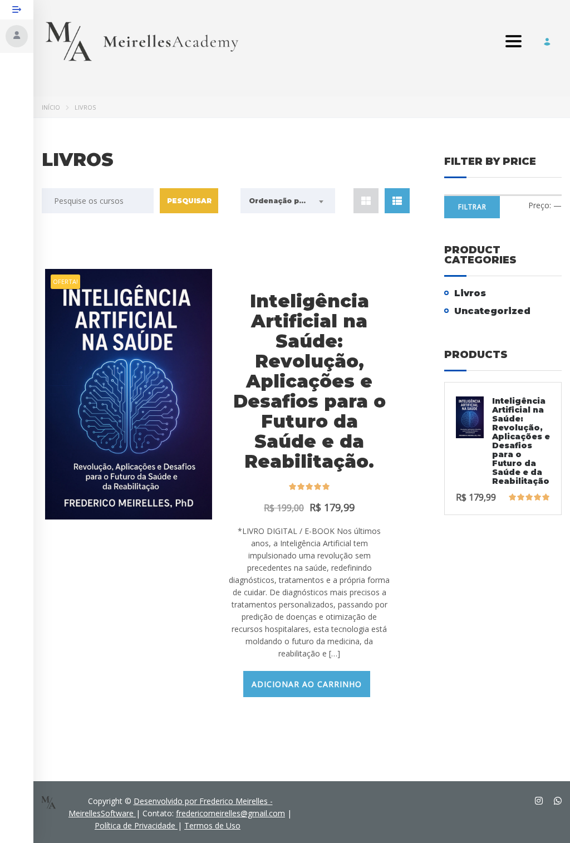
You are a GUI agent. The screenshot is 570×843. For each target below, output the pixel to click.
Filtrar (472, 207)
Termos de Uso (212, 825)
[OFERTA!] (128, 393)
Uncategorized (492, 311)
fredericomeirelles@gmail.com (230, 813)
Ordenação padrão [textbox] (285, 201)
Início (51, 107)
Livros (470, 293)
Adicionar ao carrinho (307, 684)
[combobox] (287, 200)
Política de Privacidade (136, 825)
